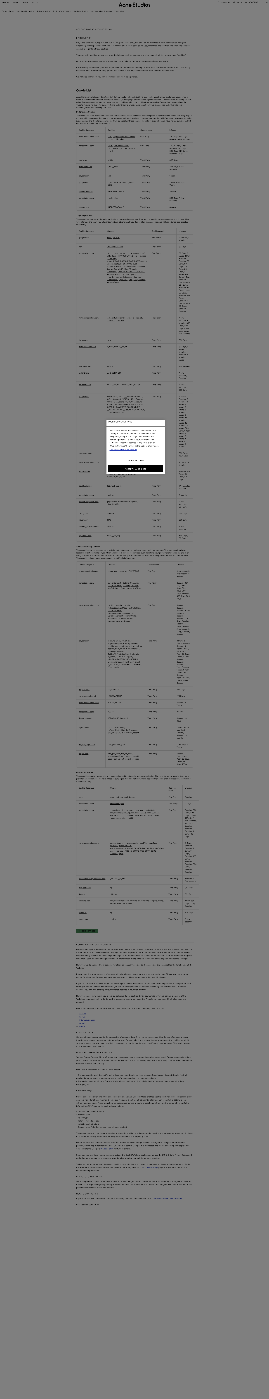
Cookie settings (136, 460)
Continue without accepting (123, 449)
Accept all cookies (135, 469)
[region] (135, 447)
